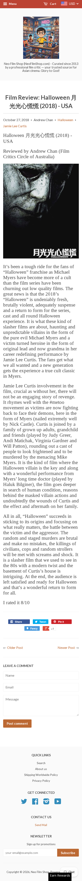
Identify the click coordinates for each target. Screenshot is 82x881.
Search (41, 763)
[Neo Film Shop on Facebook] (35, 803)
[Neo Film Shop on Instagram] (46, 803)
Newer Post (66, 647)
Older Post (15, 647)
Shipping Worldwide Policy (41, 775)
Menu (12, 3)
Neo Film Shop (40, 872)
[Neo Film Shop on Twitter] (24, 803)
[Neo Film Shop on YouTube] (57, 803)
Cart (52, 3)
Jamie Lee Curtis (15, 126)
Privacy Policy (41, 780)
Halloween (65, 120)
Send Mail (41, 825)
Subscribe (68, 853)
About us (41, 769)
